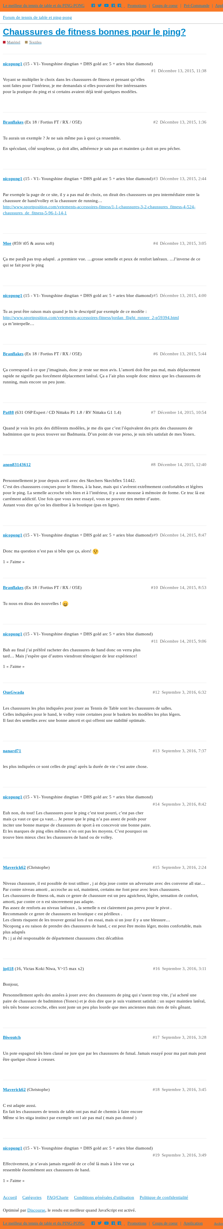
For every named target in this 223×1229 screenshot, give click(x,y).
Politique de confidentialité (164, 1197)
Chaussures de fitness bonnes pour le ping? (94, 32)
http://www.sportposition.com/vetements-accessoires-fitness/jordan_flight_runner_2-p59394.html (91, 317)
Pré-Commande (196, 5)
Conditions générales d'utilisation (104, 1197)
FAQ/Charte (58, 1197)
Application (193, 1223)
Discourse (36, 1210)
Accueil (10, 1197)
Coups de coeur (165, 5)
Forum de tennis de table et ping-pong (37, 17)
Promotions (136, 5)
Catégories (32, 1197)
